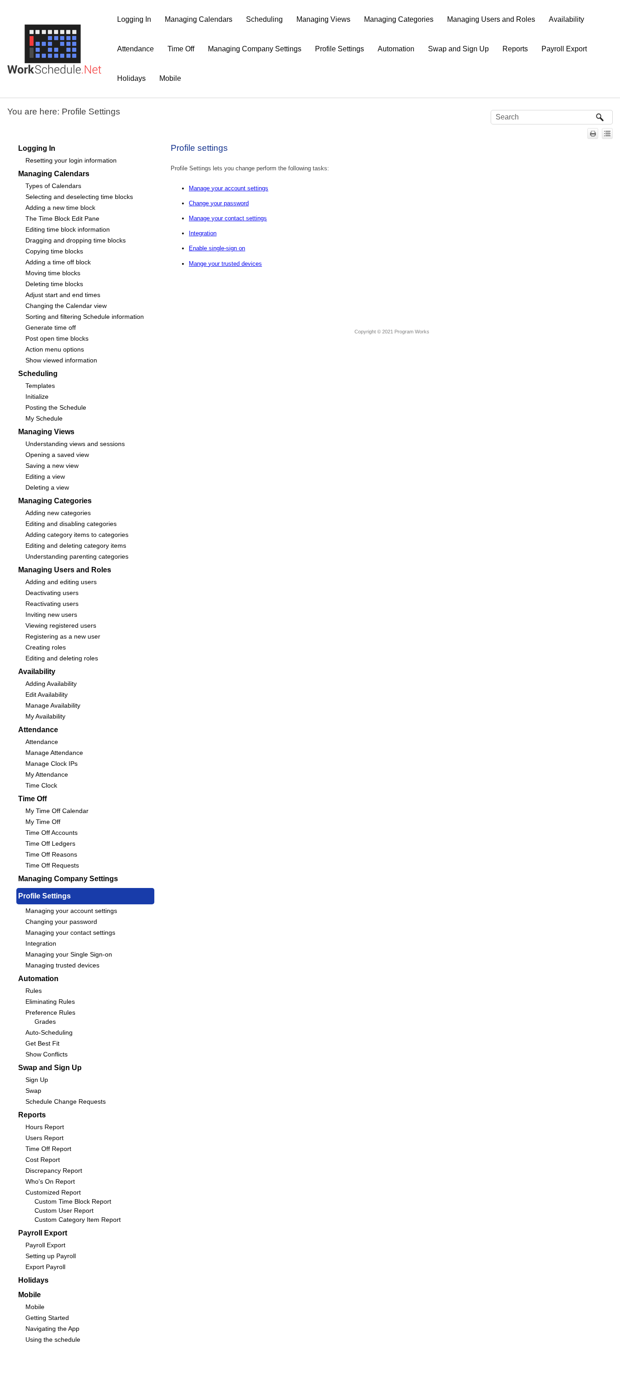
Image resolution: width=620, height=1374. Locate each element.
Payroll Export (564, 49)
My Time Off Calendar (57, 810)
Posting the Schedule (55, 407)
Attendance (135, 49)
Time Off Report (48, 1148)
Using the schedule (52, 1339)
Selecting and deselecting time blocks (79, 196)
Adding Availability (51, 683)
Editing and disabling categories (71, 523)
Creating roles (45, 647)
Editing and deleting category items (75, 545)
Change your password (219, 203)
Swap (33, 1090)
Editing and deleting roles (61, 658)
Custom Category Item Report (77, 1219)
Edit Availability (46, 694)
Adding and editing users (61, 581)
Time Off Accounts (51, 832)
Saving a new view (52, 465)
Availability (566, 19)
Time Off (180, 49)
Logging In (134, 19)
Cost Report (42, 1159)
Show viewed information (61, 360)
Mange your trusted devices (225, 263)
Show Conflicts (46, 1054)
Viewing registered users (60, 625)
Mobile (170, 78)
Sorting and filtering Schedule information (84, 316)
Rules (33, 990)
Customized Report (53, 1192)
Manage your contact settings (228, 218)
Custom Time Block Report (72, 1201)
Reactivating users (52, 603)
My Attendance (46, 774)
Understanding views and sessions (75, 443)
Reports (515, 49)
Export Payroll (45, 1266)
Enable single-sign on (217, 248)
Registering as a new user (62, 636)
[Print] (592, 133)
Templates (40, 385)
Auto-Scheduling (49, 1032)
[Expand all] (607, 133)
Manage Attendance (54, 752)
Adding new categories (58, 512)
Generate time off (50, 327)
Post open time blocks (57, 338)
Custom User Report (63, 1210)
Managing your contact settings (70, 932)
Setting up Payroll (50, 1256)
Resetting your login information (71, 160)
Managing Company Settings (254, 49)
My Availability (45, 716)
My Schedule (44, 418)
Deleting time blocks (54, 284)
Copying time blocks (54, 251)
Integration (40, 943)
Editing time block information (67, 229)
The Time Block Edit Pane (62, 218)
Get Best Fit (42, 1043)
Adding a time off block (58, 262)
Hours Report (44, 1127)
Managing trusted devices (62, 965)
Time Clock (41, 785)
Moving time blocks (52, 273)
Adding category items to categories (76, 534)
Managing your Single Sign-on (68, 954)
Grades (45, 1021)
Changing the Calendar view (66, 305)
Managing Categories (398, 19)
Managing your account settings (71, 910)
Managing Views (323, 19)
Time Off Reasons (51, 854)
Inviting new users (51, 614)
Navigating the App (52, 1328)
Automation (396, 49)
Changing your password (61, 921)
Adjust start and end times (62, 294)
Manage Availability (52, 705)
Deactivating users (52, 592)
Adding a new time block (60, 207)
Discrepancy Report (53, 1170)
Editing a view (45, 476)
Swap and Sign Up (458, 49)
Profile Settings (339, 49)
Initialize (37, 396)
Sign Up (36, 1079)
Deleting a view (47, 487)
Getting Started (47, 1317)
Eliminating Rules (50, 1001)
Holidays (131, 78)
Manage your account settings (228, 188)
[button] (600, 117)
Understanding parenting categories (76, 556)
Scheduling (264, 19)
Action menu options (54, 349)
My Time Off (42, 821)
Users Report (44, 1137)
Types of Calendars (53, 185)
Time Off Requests (52, 865)
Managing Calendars (198, 19)
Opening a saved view (57, 454)
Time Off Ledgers (50, 843)
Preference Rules (50, 1012)
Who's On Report (50, 1181)
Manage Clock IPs (51, 763)
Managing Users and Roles (491, 19)
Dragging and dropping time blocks (75, 240)
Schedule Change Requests (65, 1101)
